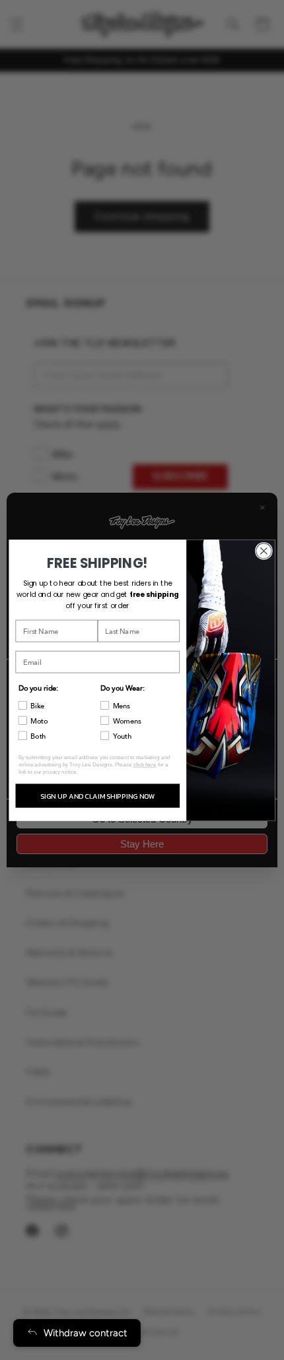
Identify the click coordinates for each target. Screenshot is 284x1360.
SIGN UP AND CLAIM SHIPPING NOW (97, 795)
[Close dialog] (264, 551)
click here (145, 764)
